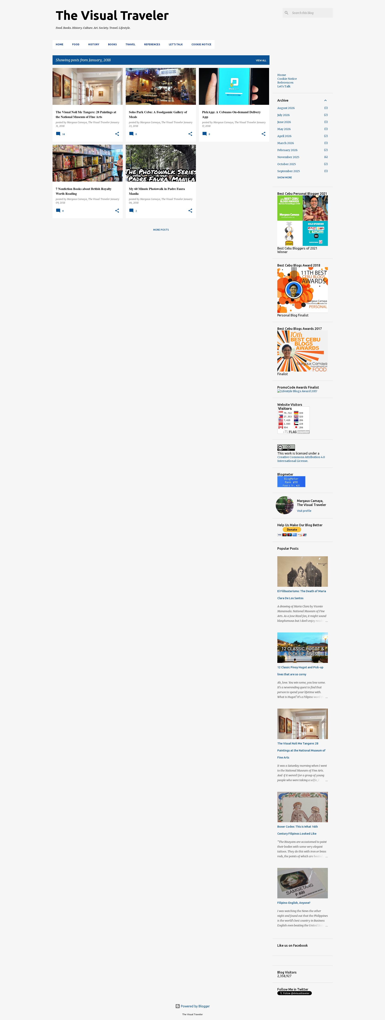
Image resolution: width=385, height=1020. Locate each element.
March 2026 (285, 143)
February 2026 (287, 150)
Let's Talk (176, 44)
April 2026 (284, 136)
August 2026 (286, 108)
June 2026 (284, 122)
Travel (130, 44)
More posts (161, 229)
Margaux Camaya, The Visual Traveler (311, 503)
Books (112, 44)
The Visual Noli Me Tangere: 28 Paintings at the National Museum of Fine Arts (301, 750)
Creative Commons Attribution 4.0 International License (301, 459)
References (152, 44)
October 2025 (286, 164)
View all (261, 60)
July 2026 (283, 115)
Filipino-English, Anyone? (293, 902)
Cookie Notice (201, 44)
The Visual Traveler (112, 15)
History (93, 44)
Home (59, 44)
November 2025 (288, 157)
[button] (117, 134)
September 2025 (288, 171)
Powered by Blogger (195, 1006)
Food (75, 44)
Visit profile (304, 510)
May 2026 (284, 129)
